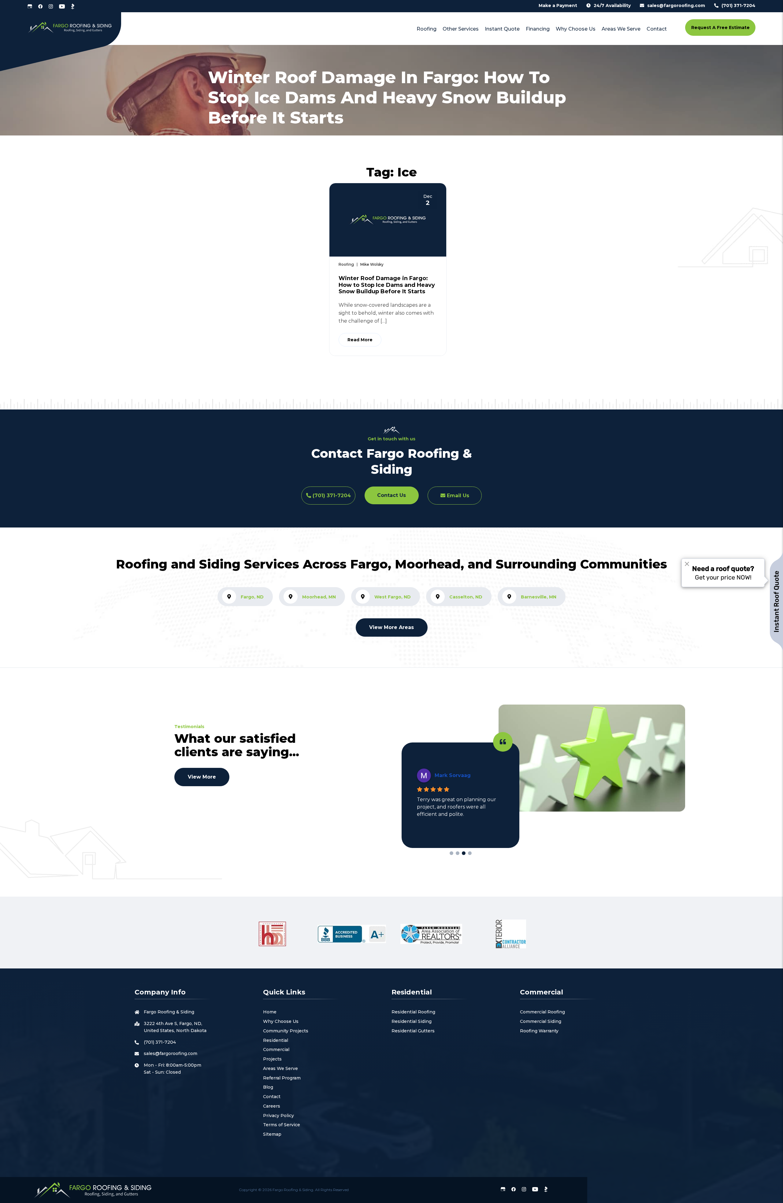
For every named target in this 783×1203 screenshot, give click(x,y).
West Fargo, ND (392, 597)
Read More (360, 339)
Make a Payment (558, 5)
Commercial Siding (540, 1021)
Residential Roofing (413, 1012)
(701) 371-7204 (738, 5)
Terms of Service (281, 1124)
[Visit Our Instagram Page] (51, 6)
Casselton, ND (465, 597)
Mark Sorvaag (453, 775)
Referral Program (282, 1078)
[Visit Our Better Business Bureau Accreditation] (72, 6)
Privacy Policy (278, 1115)
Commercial (276, 1049)
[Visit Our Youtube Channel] (535, 1189)
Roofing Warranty (539, 1031)
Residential (275, 1040)
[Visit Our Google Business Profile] (30, 6)
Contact (271, 1096)
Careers (271, 1106)
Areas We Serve (280, 1068)
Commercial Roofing (542, 1012)
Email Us (457, 495)
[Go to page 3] (470, 853)
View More (202, 777)
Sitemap (272, 1134)
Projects (272, 1059)
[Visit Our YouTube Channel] (62, 6)
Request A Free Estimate (720, 27)
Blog (268, 1087)
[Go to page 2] (464, 853)
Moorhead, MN (319, 597)
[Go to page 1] (457, 853)
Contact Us (391, 495)
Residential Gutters (413, 1031)
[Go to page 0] (451, 853)
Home (269, 1012)
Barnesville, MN (538, 597)
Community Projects (285, 1031)
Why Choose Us (281, 1021)
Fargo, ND (252, 597)
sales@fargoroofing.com (676, 5)
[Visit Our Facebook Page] (40, 6)
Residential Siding (412, 1021)
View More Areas (391, 627)
